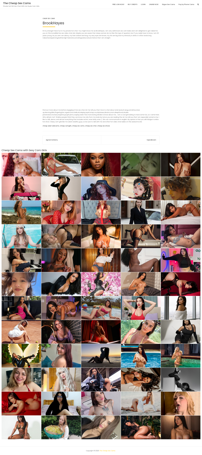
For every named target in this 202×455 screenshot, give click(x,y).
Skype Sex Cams (168, 4)
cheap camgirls (65, 126)
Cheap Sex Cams (49, 18)
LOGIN (143, 4)
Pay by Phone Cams (186, 4)
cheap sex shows (103, 126)
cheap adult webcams (51, 126)
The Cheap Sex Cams (17, 3)
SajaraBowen (151, 140)
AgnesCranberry (52, 140)
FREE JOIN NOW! (118, 4)
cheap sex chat (91, 126)
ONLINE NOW (153, 4)
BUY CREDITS (132, 4)
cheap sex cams (78, 126)
